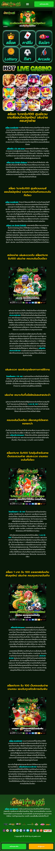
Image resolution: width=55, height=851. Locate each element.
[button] (27, 4)
